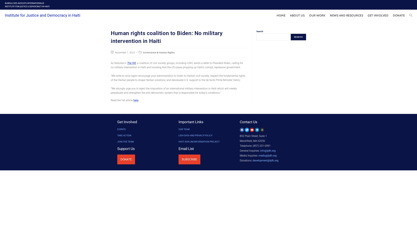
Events (121, 129)
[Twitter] (247, 130)
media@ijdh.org (268, 155)
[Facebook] (242, 130)
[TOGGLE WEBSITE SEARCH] (411, 15)
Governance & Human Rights (159, 52)
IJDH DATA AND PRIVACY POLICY (195, 135)
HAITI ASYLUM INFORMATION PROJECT (199, 141)
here (135, 100)
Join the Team (125, 141)
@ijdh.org (265, 160)
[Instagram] (262, 130)
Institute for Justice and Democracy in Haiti (42, 15)
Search (259, 31)
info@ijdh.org (268, 150)
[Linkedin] (257, 130)
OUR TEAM (184, 129)
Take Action (124, 135)
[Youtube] (252, 130)
